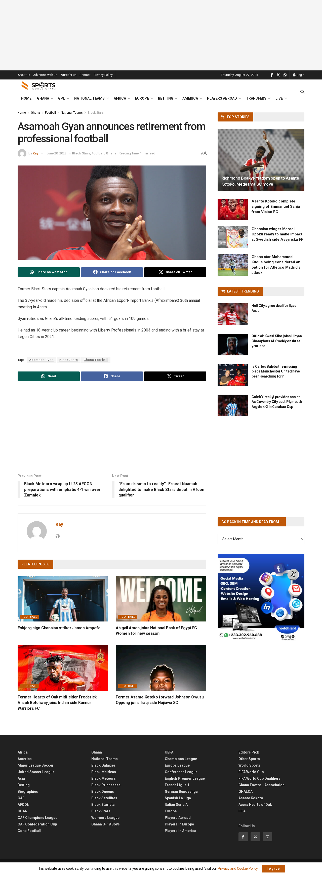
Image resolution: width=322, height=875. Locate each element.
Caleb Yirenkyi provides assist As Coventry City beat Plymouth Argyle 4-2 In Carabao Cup (277, 402)
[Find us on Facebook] (272, 75)
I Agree (273, 868)
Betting (165, 98)
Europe (142, 98)
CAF (21, 798)
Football (50, 112)
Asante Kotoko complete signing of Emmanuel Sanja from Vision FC (276, 206)
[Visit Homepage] (39, 85)
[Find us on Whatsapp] (285, 75)
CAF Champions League (37, 818)
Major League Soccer (36, 765)
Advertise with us (45, 75)
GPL (61, 98)
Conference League (181, 772)
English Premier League (185, 778)
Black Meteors (103, 778)
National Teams (89, 98)
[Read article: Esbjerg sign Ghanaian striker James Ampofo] (63, 598)
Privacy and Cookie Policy (238, 868)
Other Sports (249, 759)
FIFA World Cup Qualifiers (259, 778)
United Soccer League (36, 772)
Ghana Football (96, 360)
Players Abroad (222, 98)
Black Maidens (103, 772)
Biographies (28, 791)
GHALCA (245, 791)
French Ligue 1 (177, 785)
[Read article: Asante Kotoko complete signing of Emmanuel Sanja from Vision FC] (233, 209)
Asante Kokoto (250, 798)
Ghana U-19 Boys (105, 824)
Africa (120, 98)
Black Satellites (104, 798)
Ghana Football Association (261, 785)
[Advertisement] (161, 35)
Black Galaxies (103, 765)
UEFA (169, 752)
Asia (21, 778)
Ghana (43, 98)
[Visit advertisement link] (261, 597)
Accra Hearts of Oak (255, 805)
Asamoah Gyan (41, 360)
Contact (85, 75)
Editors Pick (248, 752)
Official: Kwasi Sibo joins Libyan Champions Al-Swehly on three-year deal (277, 341)
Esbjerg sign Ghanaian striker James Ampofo (59, 628)
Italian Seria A (176, 805)
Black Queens (102, 791)
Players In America (180, 831)
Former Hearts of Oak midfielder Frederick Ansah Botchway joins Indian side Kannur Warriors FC (57, 703)
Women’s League (105, 818)
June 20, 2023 (56, 153)
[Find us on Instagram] (267, 836)
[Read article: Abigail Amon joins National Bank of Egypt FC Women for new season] (161, 598)
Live (279, 98)
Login (300, 75)
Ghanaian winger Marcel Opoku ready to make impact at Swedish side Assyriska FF (277, 234)
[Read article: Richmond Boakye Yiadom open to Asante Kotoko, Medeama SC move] (261, 160)
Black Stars (96, 112)
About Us (24, 75)
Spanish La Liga (178, 798)
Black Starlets (103, 805)
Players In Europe (179, 824)
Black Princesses (105, 785)
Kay (35, 153)
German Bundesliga (181, 791)
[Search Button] (302, 92)
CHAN (22, 811)
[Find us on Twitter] (278, 75)
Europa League (177, 765)
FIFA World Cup (251, 772)
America (190, 98)
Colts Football (29, 831)
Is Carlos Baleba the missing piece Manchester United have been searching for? (276, 371)
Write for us (68, 75)
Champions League (181, 759)
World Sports (249, 765)
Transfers (256, 98)
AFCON (23, 805)
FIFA (242, 811)
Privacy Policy (103, 75)
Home (26, 98)
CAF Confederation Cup (37, 824)
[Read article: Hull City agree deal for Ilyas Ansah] (233, 314)
